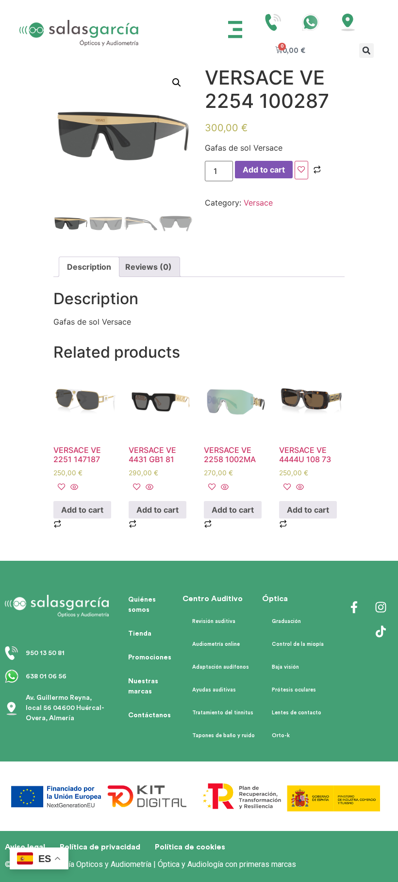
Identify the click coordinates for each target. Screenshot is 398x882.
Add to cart (264, 169)
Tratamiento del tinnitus (222, 712)
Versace (258, 203)
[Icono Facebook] (354, 607)
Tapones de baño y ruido (223, 735)
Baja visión (285, 667)
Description (89, 267)
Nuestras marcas (143, 686)
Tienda (139, 633)
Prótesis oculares (294, 689)
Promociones (149, 657)
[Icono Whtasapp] (310, 22)
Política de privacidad (100, 847)
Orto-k (281, 735)
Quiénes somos (142, 604)
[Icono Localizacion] (348, 22)
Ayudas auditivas (214, 689)
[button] (235, 30)
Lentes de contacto (296, 712)
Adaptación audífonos (220, 667)
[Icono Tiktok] (381, 631)
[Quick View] (73, 487)
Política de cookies (190, 847)
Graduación (286, 621)
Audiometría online (216, 644)
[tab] (89, 267)
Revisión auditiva (213, 621)
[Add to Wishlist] (301, 170)
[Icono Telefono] (273, 22)
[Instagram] (381, 607)
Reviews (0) (148, 267)
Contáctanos (149, 715)
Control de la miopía (298, 644)
